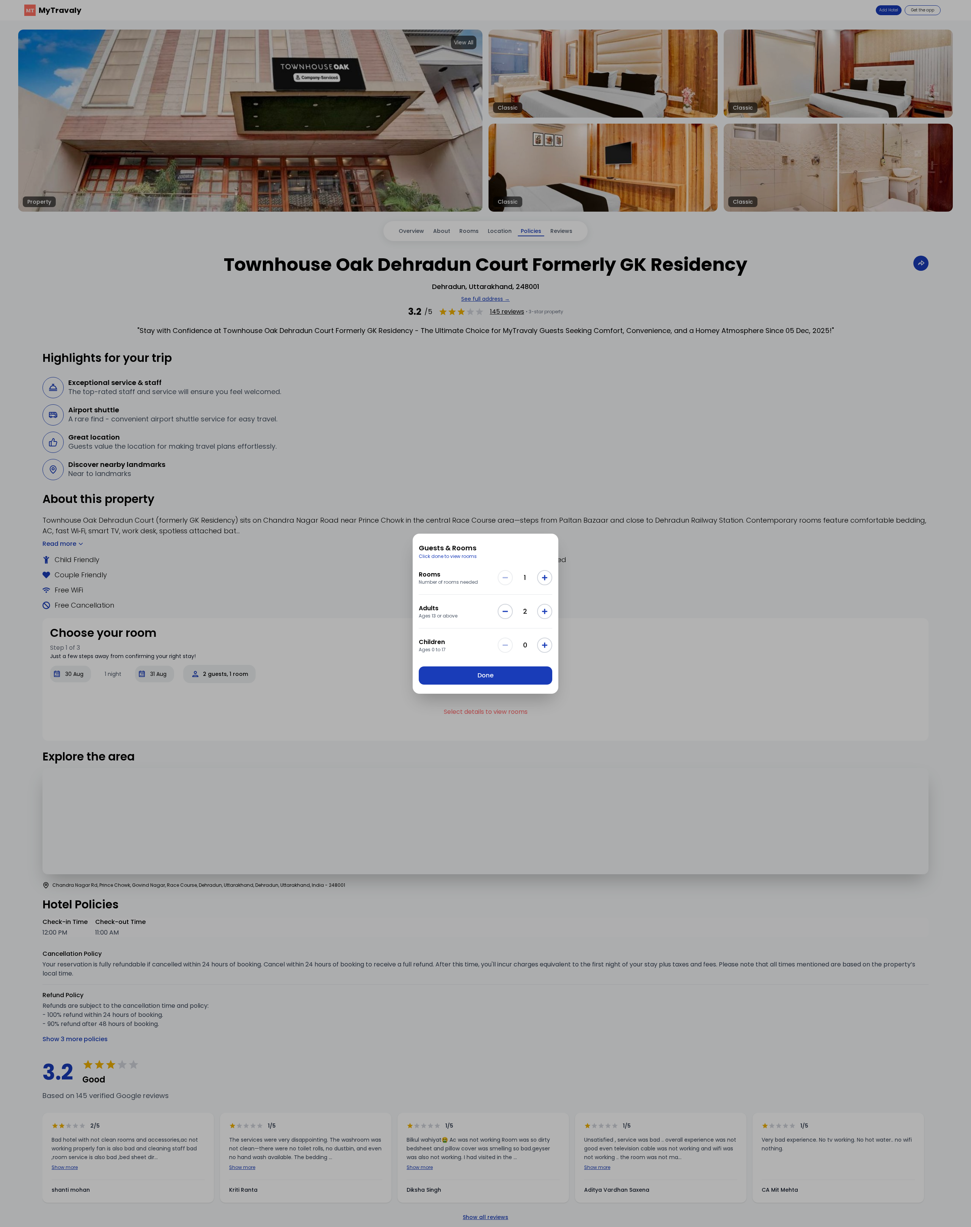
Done (485, 675)
